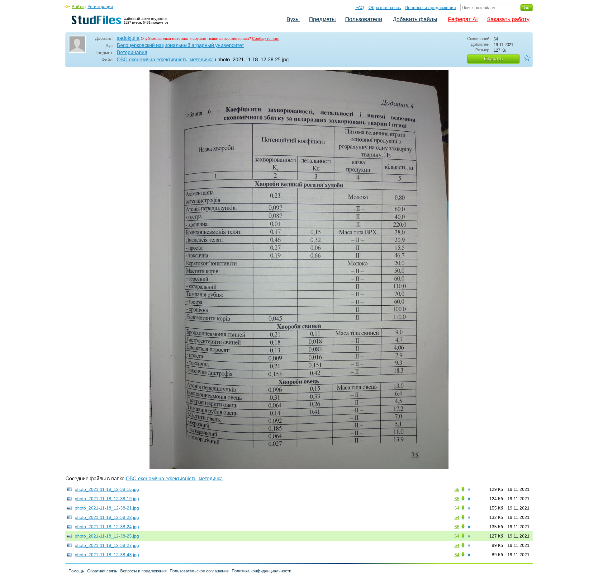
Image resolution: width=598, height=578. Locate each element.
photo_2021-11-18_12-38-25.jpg (107, 535)
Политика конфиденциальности (261, 571)
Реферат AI (463, 19)
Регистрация (100, 6)
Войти (78, 6)
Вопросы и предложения (430, 7)
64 (456, 507)
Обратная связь (384, 7)
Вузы (293, 19)
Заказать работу (508, 19)
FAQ (359, 7)
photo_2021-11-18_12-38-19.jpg (107, 498)
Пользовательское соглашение (199, 571)
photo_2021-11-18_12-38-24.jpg (107, 526)
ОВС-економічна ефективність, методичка (165, 59)
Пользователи (363, 19)
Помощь (76, 571)
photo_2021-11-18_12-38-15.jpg (107, 489)
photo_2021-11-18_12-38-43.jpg (107, 554)
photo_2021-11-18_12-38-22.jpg (107, 517)
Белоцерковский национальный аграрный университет (180, 45)
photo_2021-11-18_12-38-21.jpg (107, 507)
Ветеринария (132, 52)
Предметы (322, 19)
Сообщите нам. (265, 38)
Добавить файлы (415, 19)
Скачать (493, 58)
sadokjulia (128, 38)
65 (456, 489)
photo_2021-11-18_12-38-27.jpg (107, 545)
